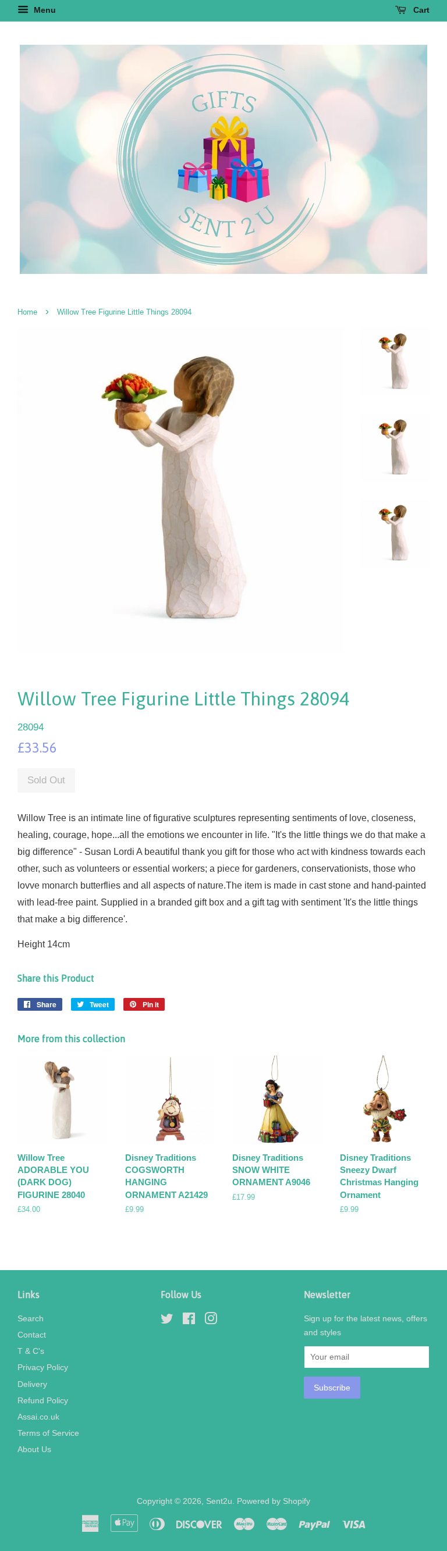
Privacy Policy (42, 1367)
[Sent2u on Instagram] (210, 1320)
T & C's (30, 1351)
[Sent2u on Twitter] (167, 1320)
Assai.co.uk (38, 1416)
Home (27, 312)
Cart (420, 10)
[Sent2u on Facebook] (189, 1320)
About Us (34, 1449)
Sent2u (219, 1501)
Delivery (32, 1384)
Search (30, 1318)
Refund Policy (42, 1400)
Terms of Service (48, 1433)
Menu (43, 10)
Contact (31, 1334)
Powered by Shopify (273, 1501)
